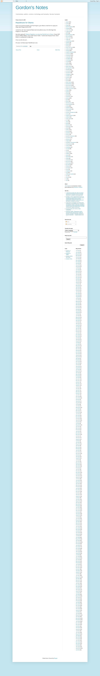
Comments (69, 224)
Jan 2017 (78, 394)
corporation (68, 56)
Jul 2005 (78, 611)
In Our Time (68, 30)
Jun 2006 (78, 594)
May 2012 (78, 482)
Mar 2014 (78, 447)
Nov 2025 (78, 261)
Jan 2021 (78, 333)
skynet (67, 151)
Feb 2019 (78, 360)
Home (38, 49)
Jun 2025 (78, 269)
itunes (67, 101)
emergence (68, 74)
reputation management (71, 142)
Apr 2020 (78, 347)
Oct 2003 (78, 645)
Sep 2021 (78, 323)
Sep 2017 (78, 383)
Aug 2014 (78, 439)
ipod (67, 99)
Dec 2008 (78, 546)
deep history (68, 66)
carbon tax (68, 49)
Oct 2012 (78, 474)
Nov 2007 (78, 567)
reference (68, 139)
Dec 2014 (78, 432)
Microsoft (68, 36)
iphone (67, 98)
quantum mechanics (70, 136)
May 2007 (78, 577)
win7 (67, 175)
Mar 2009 (78, 542)
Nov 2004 (78, 624)
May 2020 (78, 345)
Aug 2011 (78, 496)
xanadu (67, 177)
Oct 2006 (78, 588)
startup (67, 158)
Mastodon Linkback (78, 187)
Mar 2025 (78, 272)
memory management (70, 112)
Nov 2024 (78, 277)
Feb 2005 (78, 619)
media (67, 106)
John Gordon (67, 185)
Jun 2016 (78, 405)
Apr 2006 (78, 597)
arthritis (67, 42)
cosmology (68, 60)
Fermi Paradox (69, 26)
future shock (68, 82)
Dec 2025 (78, 260)
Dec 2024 (78, 276)
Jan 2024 (78, 291)
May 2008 (78, 558)
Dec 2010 (78, 508)
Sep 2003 (78, 646)
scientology (68, 147)
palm (67, 123)
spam (67, 155)
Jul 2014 (78, 440)
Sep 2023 (78, 295)
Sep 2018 (78, 366)
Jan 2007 (78, 583)
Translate (75, 232)
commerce (68, 53)
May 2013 (78, 463)
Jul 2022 (78, 314)
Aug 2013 (78, 458)
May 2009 (78, 539)
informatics (68, 96)
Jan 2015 (78, 431)
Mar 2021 (78, 330)
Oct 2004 (78, 626)
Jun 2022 (78, 315)
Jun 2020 (78, 344)
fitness (67, 79)
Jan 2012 (78, 488)
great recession (69, 87)
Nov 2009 (78, 529)
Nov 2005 (78, 605)
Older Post (57, 49)
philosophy (68, 126)
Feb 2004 (78, 638)
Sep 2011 (78, 494)
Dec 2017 (78, 379)
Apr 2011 (78, 502)
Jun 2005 (78, 613)
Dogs (67, 25)
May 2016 (78, 407)
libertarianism (69, 102)
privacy (67, 134)
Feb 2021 (78, 331)
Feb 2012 (78, 486)
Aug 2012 (78, 477)
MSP (67, 33)
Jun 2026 (78, 252)
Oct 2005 (78, 607)
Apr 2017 (78, 390)
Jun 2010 (78, 518)
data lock (68, 64)
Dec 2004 (78, 622)
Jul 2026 (78, 250)
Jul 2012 (78, 478)
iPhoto (67, 93)
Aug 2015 (78, 421)
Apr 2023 (78, 303)
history (67, 90)
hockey (67, 91)
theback (67, 166)
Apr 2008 (78, 559)
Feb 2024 (78, 290)
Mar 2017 (78, 391)
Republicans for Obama (24, 23)
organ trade (68, 118)
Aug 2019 (78, 355)
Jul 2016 (78, 404)
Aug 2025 (78, 266)
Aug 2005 (78, 610)
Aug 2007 (78, 572)
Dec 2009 (78, 527)
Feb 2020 (78, 350)
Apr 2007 (78, 578)
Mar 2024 (78, 288)
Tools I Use (68, 37)
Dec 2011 (78, 489)
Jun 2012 (78, 480)
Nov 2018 (78, 363)
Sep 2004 (78, 627)
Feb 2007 (78, 581)
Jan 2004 (78, 640)
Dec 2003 (78, 642)
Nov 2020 (78, 336)
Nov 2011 (78, 491)
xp (66, 178)
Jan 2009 (78, 545)
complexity (68, 55)
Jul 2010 (78, 516)
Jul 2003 (78, 649)
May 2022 (78, 317)
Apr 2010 (78, 521)
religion (67, 140)
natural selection (69, 115)
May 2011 (78, 501)
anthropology (69, 41)
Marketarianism (69, 34)
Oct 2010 (78, 512)
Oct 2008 (78, 550)
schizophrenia (69, 144)
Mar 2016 (78, 410)
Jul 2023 (78, 298)
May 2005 (78, 615)
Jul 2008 (78, 554)
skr (66, 150)
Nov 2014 (78, 434)
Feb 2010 (78, 524)
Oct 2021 (78, 322)
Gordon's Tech (69, 258)
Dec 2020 (78, 334)
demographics (69, 68)
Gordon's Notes (32, 7)
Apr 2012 (78, 483)
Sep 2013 (78, 456)
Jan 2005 (78, 621)
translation (68, 167)
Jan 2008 (78, 564)
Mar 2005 (78, 618)
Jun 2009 (78, 537)
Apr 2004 (78, 635)
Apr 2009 (78, 540)
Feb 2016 (78, 412)
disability (68, 69)
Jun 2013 (78, 461)
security (67, 148)
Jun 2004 (78, 632)
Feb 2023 (78, 306)
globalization (68, 83)
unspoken (68, 171)
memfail (67, 110)
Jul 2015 (78, 423)
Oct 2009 (78, 531)
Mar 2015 (78, 428)
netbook (67, 117)
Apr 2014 (78, 445)
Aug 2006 (78, 591)
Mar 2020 (78, 348)
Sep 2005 (78, 608)
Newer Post (18, 49)
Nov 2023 (78, 293)
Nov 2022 (78, 307)
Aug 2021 (78, 325)
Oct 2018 (78, 364)
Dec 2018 (78, 361)
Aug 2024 (78, 282)
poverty (67, 131)
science (67, 145)
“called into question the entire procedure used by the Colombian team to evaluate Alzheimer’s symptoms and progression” (74, 194)
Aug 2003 (78, 648)
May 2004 (78, 634)
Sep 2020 (78, 339)
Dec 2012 (78, 470)
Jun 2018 (78, 369)
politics (67, 129)
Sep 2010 (78, 513)
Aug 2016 (78, 402)
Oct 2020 (78, 337)
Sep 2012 (78, 475)
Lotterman (68, 31)
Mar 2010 (78, 523)
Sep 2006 (78, 589)
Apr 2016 (78, 409)
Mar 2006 (78, 599)
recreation (68, 137)
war (67, 172)
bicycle (67, 44)
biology (67, 45)
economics (68, 71)
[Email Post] (30, 46)
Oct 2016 (78, 399)
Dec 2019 (78, 352)
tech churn (68, 161)
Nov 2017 (78, 380)
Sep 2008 (78, 551)
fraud (67, 80)
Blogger (55, 658)
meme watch (68, 109)
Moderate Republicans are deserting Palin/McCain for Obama (39, 34)
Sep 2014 (78, 437)
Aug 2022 (78, 312)
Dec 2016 (78, 396)
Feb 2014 (78, 448)
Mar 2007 (78, 580)
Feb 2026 (78, 257)
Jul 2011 (77, 497)
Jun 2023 (78, 299)
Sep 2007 (78, 570)
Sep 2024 (78, 280)
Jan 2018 (78, 377)
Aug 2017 (78, 385)
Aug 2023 (78, 296)
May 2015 (78, 425)
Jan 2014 (78, 450)
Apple (67, 22)
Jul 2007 (78, 573)
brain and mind (69, 47)
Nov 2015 (78, 417)
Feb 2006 (78, 600)
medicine (68, 107)
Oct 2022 (78, 309)
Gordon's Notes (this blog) (69, 257)
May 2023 (78, 301)
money (67, 113)
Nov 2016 (78, 398)
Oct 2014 (78, 436)
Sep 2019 (78, 353)
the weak (68, 164)
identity (67, 94)
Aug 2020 (78, 341)
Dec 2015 (78, 415)
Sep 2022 (78, 310)
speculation (68, 156)
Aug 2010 (78, 515)
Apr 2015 (78, 426)
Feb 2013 (78, 467)
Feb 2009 (78, 543)
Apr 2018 (78, 372)
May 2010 (78, 520)
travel (67, 169)
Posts (68, 221)
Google (67, 28)
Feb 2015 (78, 429)
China (67, 23)
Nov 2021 (78, 320)
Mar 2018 (78, 374)
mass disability (69, 104)
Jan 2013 (78, 469)
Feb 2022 (78, 318)
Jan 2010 (78, 526)
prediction (68, 132)
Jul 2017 (78, 387)
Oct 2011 (78, 493)
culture (67, 63)
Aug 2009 (78, 534)
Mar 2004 (78, 637)
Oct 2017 (78, 382)
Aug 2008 (78, 553)
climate (67, 50)
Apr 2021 (78, 328)
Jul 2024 (78, 284)
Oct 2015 (78, 418)
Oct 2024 (78, 279)
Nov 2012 (78, 472)
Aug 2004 (78, 629)
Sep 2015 (78, 420)
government (68, 85)
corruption (68, 58)
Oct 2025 (78, 263)
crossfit (67, 61)
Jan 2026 (78, 258)
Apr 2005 (78, 616)
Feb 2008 (78, 562)
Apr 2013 (78, 464)
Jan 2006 (78, 602)
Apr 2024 (78, 287)
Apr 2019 (78, 358)
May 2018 (78, 371)
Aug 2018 (78, 367)
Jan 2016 (78, 413)
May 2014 (78, 444)
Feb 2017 (78, 393)
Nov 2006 (78, 586)
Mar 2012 (78, 485)
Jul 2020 (78, 342)
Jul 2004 (78, 630)
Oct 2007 (78, 569)
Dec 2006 (78, 585)
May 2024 (78, 285)
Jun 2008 (78, 556)
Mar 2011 (78, 504)
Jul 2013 (78, 459)
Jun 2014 (78, 442)
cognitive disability (70, 52)
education (68, 72)
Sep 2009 (78, 532)
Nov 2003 (78, 643)
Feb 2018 (78, 375)
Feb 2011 (78, 505)
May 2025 (78, 271)
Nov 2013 (78, 453)
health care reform (70, 88)
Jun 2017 (78, 388)
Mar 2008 (78, 561)
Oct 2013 (78, 455)
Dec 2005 (78, 603)
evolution (68, 75)
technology (68, 163)
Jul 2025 (78, 268)
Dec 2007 (78, 565)
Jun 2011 (78, 499)
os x (67, 120)
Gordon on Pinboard (68, 251)
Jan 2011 (78, 507)
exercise (68, 77)
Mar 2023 (78, 304)
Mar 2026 (78, 255)
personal (68, 125)
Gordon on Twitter (68, 254)
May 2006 (78, 596)
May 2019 (78, 356)
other (67, 121)
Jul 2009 (78, 535)
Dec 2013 (78, 451)
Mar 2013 (78, 466)
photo (67, 128)
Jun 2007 (78, 575)
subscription (68, 159)
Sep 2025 (78, 265)
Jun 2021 (78, 326)
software (68, 153)
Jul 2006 (78, 592)
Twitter (67, 39)
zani (67, 180)
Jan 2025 (78, 274)
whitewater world (69, 174)
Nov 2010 (78, 510)
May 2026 (78, 253)
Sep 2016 (78, 401)
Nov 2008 (78, 548)
